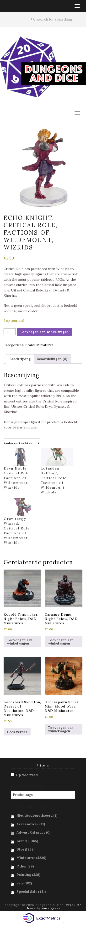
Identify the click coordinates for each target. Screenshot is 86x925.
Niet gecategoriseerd (37, 815)
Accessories (30, 824)
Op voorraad (27, 775)
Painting (28, 874)
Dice (25, 849)
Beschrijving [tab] (20, 359)
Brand (30, 345)
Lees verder (17, 732)
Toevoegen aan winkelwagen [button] (19, 641)
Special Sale (31, 891)
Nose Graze (51, 908)
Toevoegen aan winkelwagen (44, 332)
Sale (24, 883)
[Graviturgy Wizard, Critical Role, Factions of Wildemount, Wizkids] (20, 507)
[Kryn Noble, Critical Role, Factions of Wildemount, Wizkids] (20, 457)
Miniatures (45, 345)
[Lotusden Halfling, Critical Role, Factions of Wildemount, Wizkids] (57, 457)
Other (25, 866)
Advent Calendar (33, 832)
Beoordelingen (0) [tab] (52, 359)
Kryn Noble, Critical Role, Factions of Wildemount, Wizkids (17, 478)
